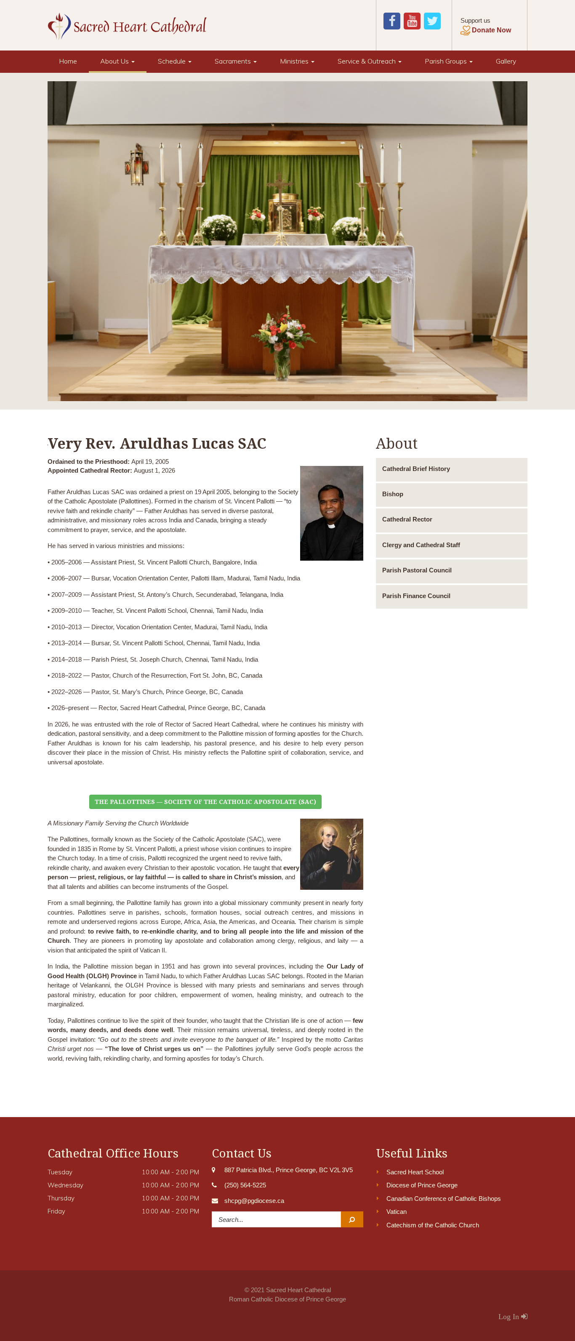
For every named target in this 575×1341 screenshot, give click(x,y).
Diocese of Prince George (422, 1185)
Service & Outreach (367, 61)
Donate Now (491, 30)
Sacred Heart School (415, 1172)
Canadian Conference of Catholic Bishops (443, 1198)
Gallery (506, 61)
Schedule (172, 61)
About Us (115, 61)
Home (68, 61)
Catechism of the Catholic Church (432, 1225)
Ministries (295, 61)
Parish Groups (447, 61)
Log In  (512, 1316)
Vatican (396, 1211)
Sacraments (234, 61)
